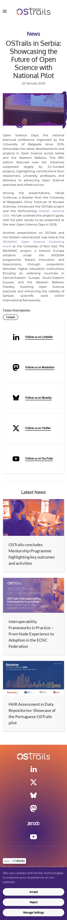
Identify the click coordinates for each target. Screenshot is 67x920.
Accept (33, 892)
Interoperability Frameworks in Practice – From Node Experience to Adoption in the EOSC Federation (31, 634)
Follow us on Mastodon (40, 367)
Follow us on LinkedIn (39, 337)
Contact (10, 317)
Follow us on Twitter (38, 428)
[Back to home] (33, 11)
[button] (5, 11)
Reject (33, 902)
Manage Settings (33, 912)
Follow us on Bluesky (38, 398)
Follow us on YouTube (39, 458)
